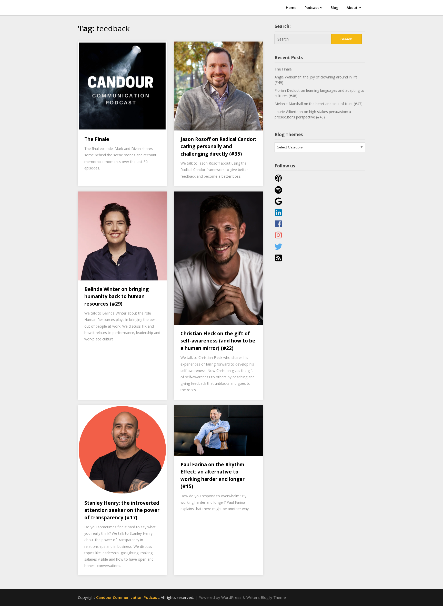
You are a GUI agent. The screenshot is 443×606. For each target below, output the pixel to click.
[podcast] (320, 178)
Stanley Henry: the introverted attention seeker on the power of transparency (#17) (121, 510)
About (352, 7)
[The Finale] (122, 85)
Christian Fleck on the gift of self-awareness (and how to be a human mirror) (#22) (217, 340)
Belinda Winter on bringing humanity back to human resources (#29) (116, 296)
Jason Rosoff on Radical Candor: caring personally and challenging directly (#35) (218, 146)
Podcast (312, 7)
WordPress (231, 597)
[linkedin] (320, 212)
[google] (320, 201)
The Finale (96, 139)
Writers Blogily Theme (266, 597)
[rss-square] (320, 258)
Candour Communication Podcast (127, 597)
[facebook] (320, 224)
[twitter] (320, 246)
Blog (334, 7)
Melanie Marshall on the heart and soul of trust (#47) (319, 103)
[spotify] (320, 190)
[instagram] (320, 235)
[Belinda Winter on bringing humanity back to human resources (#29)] (122, 235)
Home (291, 7)
